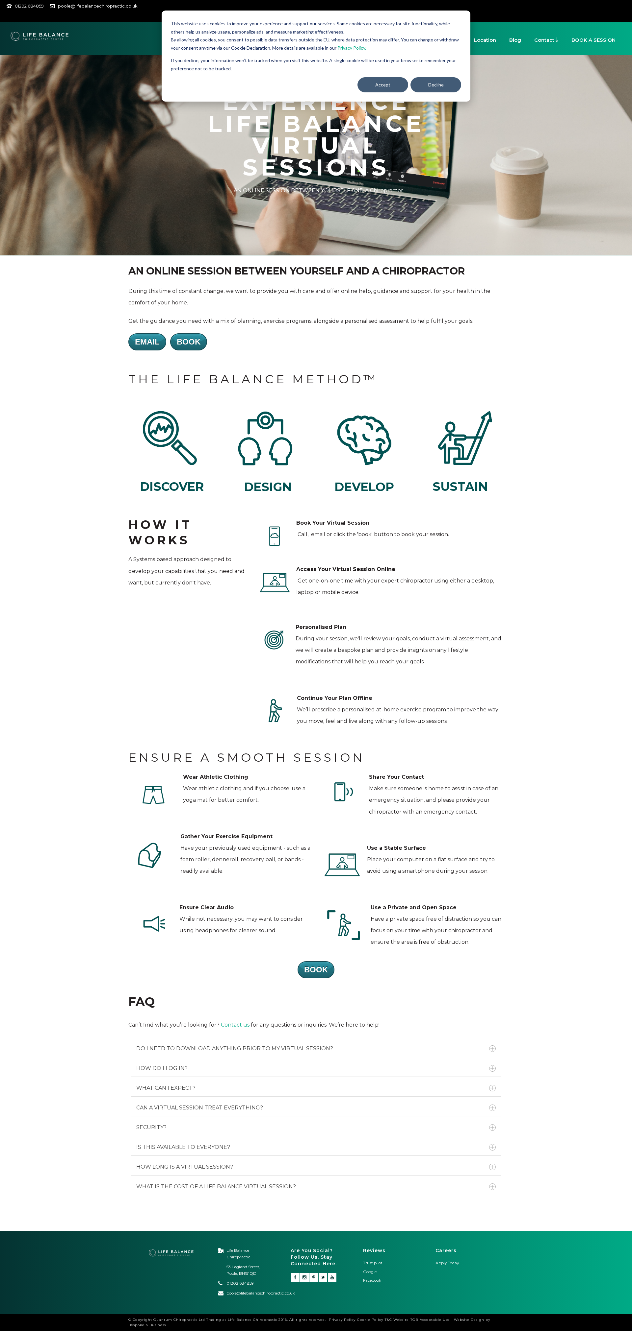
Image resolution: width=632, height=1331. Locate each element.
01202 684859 (29, 6)
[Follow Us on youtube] (332, 1277)
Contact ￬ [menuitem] (546, 40)
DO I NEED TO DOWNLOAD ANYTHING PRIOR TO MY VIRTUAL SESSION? (234, 1048)
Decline (436, 84)
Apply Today (447, 1262)
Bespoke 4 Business (147, 1325)
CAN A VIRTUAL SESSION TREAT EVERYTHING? (199, 1108)
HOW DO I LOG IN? (162, 1068)
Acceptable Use (435, 1320)
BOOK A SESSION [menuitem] (593, 40)
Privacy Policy (342, 1320)
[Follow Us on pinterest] (313, 1277)
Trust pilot (372, 1262)
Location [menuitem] (485, 40)
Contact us (235, 1025)
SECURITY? (151, 1127)
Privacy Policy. (351, 48)
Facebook (372, 1280)
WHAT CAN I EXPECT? (166, 1088)
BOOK (188, 341)
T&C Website (397, 1320)
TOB (414, 1320)
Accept (382, 84)
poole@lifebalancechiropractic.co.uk (98, 6)
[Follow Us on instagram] (304, 1277)
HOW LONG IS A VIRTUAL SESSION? (184, 1167)
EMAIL (147, 341)
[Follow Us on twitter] (323, 1277)
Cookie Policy (370, 1320)
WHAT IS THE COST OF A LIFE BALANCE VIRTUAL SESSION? (216, 1186)
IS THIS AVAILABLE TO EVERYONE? (183, 1147)
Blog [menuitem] (515, 40)
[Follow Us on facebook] (295, 1277)
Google (370, 1271)
